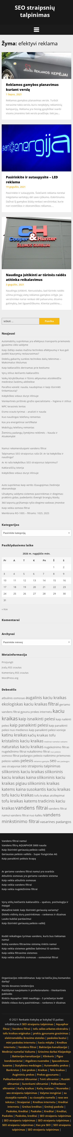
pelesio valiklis (11, 761)
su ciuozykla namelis (42, 1097)
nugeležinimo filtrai (14, 751)
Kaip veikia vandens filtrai (17, 884)
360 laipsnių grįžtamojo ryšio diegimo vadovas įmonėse (33, 502)
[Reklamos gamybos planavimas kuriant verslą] (36, 65)
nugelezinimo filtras (56, 747)
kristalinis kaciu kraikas (22, 741)
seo (53, 760)
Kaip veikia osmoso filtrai (16, 508)
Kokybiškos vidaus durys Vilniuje (20, 396)
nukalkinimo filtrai (38, 751)
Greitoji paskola (53, 1106)
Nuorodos (62, 1088)
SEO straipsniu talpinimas (37, 1024)
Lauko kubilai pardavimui (16, 918)
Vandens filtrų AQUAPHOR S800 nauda (24, 845)
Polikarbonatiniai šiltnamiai (20, 1079)
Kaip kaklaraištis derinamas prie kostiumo (25, 367)
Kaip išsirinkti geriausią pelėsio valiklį (23, 849)
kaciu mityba (46, 1042)
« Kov (5, 609)
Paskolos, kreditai (26, 1115)
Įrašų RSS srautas (12, 667)
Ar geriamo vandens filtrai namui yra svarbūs (28, 871)
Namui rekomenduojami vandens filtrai (24, 448)
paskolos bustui (56, 1038)
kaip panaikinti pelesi (29, 725)
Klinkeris (48, 1056)
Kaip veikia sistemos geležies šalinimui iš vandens (30, 948)
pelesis (27, 760)
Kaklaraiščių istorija (13, 467)
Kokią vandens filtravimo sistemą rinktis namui (29, 944)
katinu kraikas (14, 735)
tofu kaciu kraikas (18, 795)
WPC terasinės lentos (14, 406)
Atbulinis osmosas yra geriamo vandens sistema (30, 875)
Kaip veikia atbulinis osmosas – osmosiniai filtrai (30, 957)
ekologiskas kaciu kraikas (24, 704)
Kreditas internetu (44, 1102)
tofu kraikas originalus (16, 1033)
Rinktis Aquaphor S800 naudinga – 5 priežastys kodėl (32, 998)
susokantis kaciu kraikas (48, 789)
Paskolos (36, 1111)
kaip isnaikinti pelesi (37, 719)
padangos (26, 755)
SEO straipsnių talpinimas (35, 11)
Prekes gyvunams (48, 1074)
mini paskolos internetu (20, 1042)
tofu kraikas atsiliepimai (49, 795)
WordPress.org (10, 678)
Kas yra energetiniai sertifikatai (19, 422)
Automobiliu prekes (56, 1065)
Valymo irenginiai (50, 1093)
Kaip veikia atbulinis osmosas (19, 880)
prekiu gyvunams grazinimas (50, 1033)
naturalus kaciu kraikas (22, 746)
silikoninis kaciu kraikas (23, 771)
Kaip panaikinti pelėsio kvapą (19, 858)
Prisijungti (7, 662)
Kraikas (42, 1070)
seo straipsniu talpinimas (40, 766)
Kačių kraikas (25, 1088)
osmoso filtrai (10, 755)
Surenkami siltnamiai (35, 1083)
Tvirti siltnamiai (49, 1079)
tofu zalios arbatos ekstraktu (50, 1028)
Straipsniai (23, 1102)
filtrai (53, 704)
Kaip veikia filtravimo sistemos (19, 953)
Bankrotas (12, 1070)
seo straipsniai (11, 766)
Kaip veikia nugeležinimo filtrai (20, 889)
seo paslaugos (63, 761)
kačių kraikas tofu (42, 735)
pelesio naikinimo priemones (51, 755)
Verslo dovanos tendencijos (18, 985)
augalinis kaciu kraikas (46, 697)
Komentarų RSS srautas (15, 672)
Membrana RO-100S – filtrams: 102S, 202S (25, 513)
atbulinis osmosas (13, 698)
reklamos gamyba (41, 761)
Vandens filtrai (21, 1028)
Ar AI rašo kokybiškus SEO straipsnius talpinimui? (30, 462)
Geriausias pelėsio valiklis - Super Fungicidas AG (29, 854)
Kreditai (49, 1111)
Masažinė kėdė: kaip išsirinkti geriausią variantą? (30, 910)
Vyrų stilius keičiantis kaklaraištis (20, 373)
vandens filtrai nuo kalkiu (26, 815)
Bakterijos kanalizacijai (53, 1047)
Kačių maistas (45, 1088)
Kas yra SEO (43, 1125)
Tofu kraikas (57, 1070)
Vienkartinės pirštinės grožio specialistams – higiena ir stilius (36, 401)
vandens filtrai (31, 807)
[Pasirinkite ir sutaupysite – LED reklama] (36, 147)
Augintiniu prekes (23, 1074)
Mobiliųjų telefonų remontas (18, 427)
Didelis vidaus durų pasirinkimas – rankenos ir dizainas (34, 1002)
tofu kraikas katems (19, 801)
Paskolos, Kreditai (17, 1111)
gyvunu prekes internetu (36, 712)
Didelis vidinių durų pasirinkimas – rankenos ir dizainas (34, 914)
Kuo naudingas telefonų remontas (21, 417)
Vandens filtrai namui (14, 841)
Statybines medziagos (28, 1065)
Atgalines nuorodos (37, 1060)
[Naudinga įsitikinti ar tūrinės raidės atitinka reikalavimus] (36, 242)
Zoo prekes (28, 1070)
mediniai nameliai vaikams (55, 742)
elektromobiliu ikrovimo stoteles (24, 1038)
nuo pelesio (55, 752)
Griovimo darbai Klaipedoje (54, 1051)
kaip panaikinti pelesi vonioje (47, 730)
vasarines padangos (55, 821)
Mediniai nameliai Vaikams (18, 1051)
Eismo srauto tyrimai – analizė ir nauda (24, 411)
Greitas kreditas (32, 1106)
